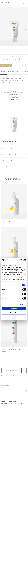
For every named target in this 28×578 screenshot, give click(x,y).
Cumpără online (6, 65)
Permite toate (14, 308)
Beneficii (18, 71)
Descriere (3, 71)
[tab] (3, 71)
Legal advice (3, 401)
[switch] (24, 289)
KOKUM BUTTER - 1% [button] (6, 149)
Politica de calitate (12, 401)
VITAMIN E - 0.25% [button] (6, 166)
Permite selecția (14, 312)
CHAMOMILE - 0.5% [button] (6, 160)
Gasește (24, 65)
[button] (25, 29)
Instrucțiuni (11, 71)
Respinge (14, 317)
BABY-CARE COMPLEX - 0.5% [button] (9, 154)
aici (24, 375)
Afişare (21, 304)
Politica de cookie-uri (19, 403)
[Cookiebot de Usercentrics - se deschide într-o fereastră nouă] (20, 260)
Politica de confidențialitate (7, 403)
